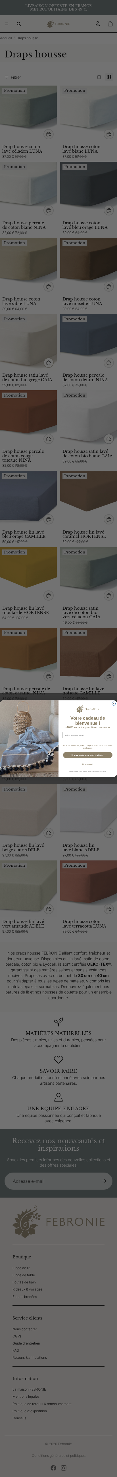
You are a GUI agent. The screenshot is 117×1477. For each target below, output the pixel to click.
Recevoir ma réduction (88, 755)
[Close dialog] (114, 703)
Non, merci (87, 764)
